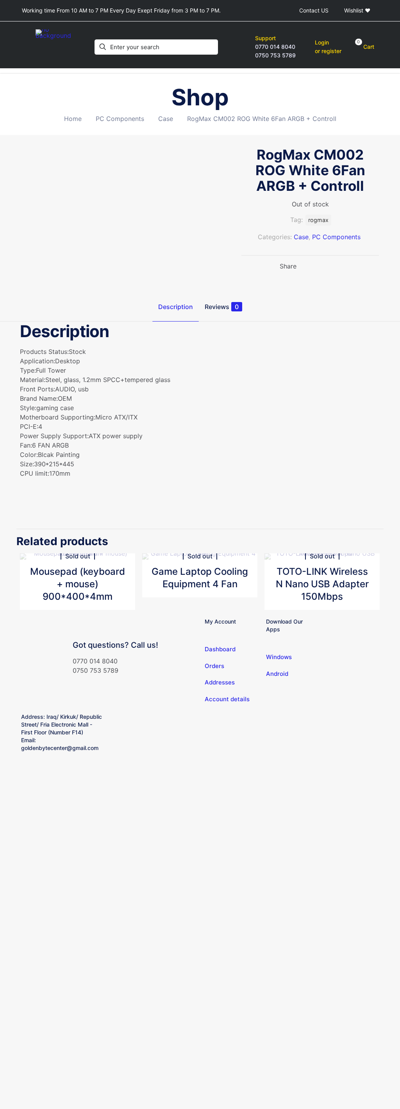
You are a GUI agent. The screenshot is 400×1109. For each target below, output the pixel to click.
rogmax (318, 220)
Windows (279, 657)
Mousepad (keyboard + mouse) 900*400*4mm (77, 584)
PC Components (120, 119)
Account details (227, 699)
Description (175, 307)
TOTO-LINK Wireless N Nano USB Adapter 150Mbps (322, 584)
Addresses (220, 682)
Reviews (222, 307)
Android (277, 673)
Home (73, 119)
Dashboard (220, 649)
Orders (214, 666)
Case (165, 119)
